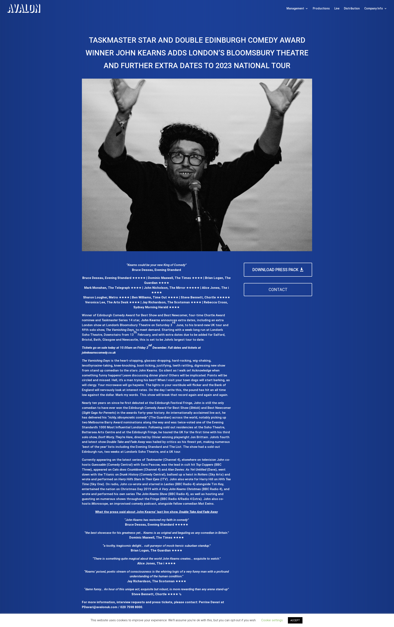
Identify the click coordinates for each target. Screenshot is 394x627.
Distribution (352, 8)
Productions (321, 8)
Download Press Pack (275, 269)
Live (336, 8)
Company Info (373, 8)
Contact (278, 289)
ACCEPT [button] (295, 620)
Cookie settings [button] (272, 620)
